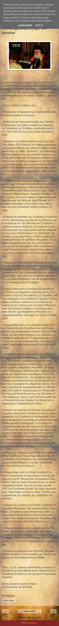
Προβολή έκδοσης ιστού (30, 617)
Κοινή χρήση (8, 600)
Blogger (33, 623)
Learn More (24, 25)
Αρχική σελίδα (29, 611)
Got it (39, 25)
